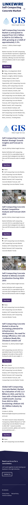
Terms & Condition (7, 495)
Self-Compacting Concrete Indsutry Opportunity (11, 81)
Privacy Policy (5, 493)
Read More (7, 66)
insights (10, 76)
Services (8, 117)
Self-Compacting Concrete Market (12, 95)
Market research (7, 78)
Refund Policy (15, 493)
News (6, 71)
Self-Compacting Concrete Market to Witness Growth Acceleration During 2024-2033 (13, 277)
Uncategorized (12, 71)
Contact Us (7, 474)
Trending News (16, 117)
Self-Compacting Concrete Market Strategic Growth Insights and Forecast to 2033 (13, 142)
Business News (12, 73)
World (19, 71)
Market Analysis (17, 76)
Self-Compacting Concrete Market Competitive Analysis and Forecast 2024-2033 (14, 210)
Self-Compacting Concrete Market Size (13, 113)
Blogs (5, 73)
